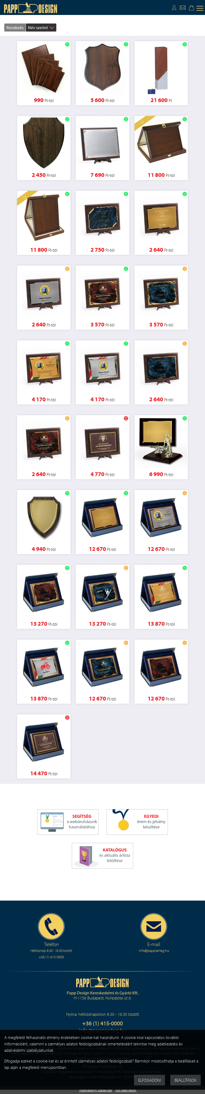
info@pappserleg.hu (154, 950)
